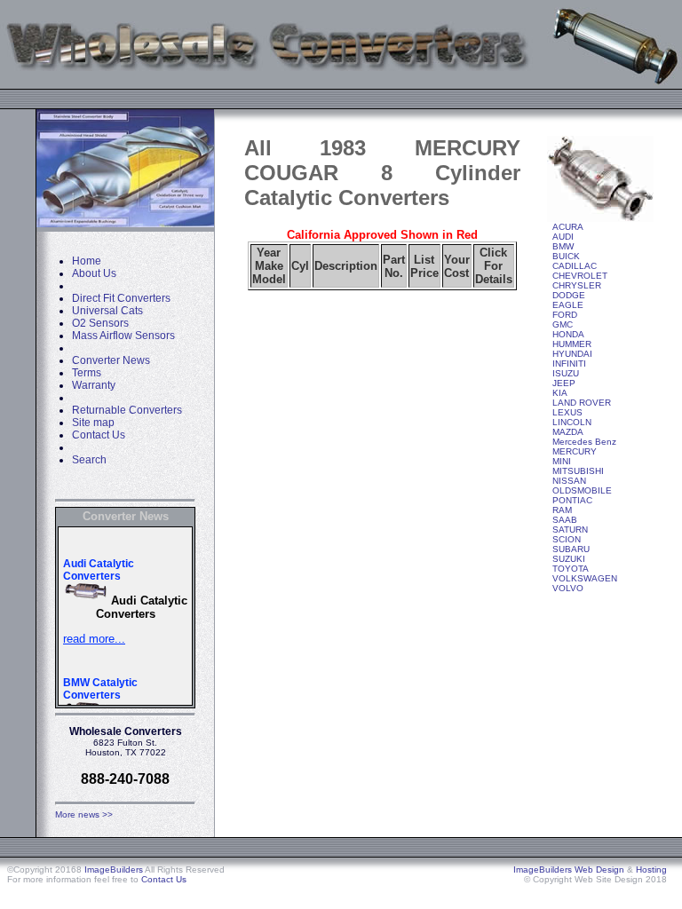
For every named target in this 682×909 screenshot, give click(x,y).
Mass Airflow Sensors (123, 335)
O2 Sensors (100, 323)
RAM (562, 510)
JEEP (563, 383)
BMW (563, 246)
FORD (564, 315)
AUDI (563, 236)
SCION (566, 539)
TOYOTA (570, 568)
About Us (94, 273)
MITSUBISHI (578, 471)
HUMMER (571, 344)
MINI (561, 461)
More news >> (84, 814)
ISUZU (565, 373)
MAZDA (567, 432)
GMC (562, 324)
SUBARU (571, 549)
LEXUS (567, 412)
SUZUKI (568, 559)
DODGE (568, 295)
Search (89, 460)
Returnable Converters (127, 410)
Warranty (93, 385)
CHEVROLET (579, 276)
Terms (86, 373)
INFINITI (569, 363)
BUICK (566, 256)
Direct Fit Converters (121, 298)
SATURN (570, 529)
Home (86, 261)
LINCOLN (571, 422)
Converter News (111, 360)
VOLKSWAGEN (584, 578)
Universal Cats (107, 310)
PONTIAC (572, 500)
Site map (93, 422)
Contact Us (98, 435)
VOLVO (567, 588)
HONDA (568, 334)
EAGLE (567, 305)
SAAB (564, 520)
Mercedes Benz (584, 442)
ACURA (567, 227)
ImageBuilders (113, 869)
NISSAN (569, 481)
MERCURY (574, 451)
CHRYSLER (576, 285)
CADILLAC (574, 266)
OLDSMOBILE (582, 490)
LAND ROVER (581, 402)
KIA (559, 393)
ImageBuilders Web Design (568, 869)
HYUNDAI (572, 354)
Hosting (651, 869)
